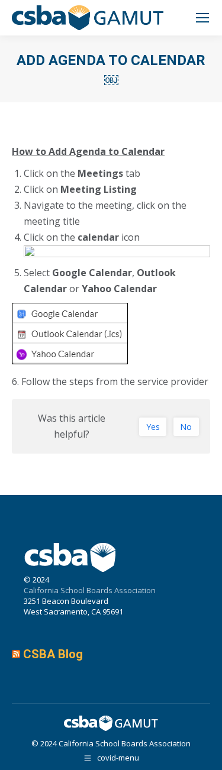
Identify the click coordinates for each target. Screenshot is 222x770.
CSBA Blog (53, 654)
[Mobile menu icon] (202, 17)
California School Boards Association (90, 590)
